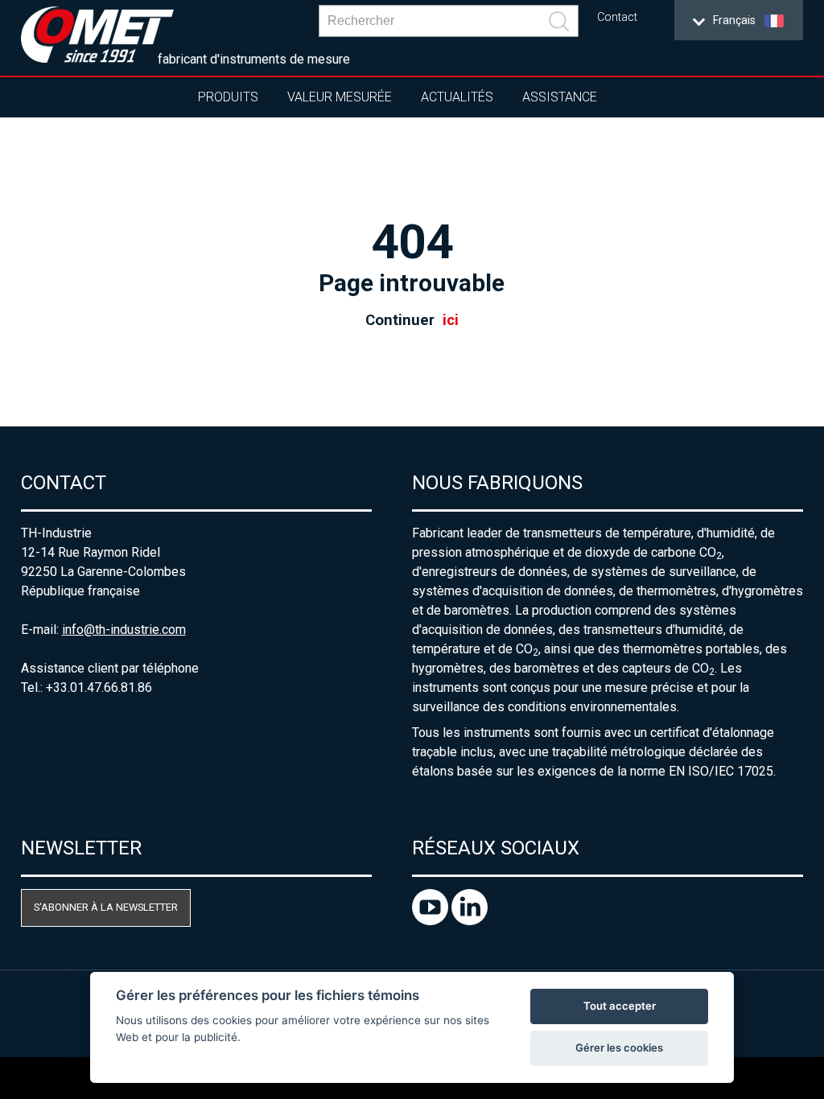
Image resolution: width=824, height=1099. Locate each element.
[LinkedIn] (469, 920)
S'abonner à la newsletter (106, 907)
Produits (228, 97)
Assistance (559, 97)
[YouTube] (431, 920)
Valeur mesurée (339, 97)
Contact (617, 17)
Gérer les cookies (619, 1047)
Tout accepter (619, 1005)
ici (451, 320)
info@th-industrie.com (124, 629)
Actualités (457, 97)
